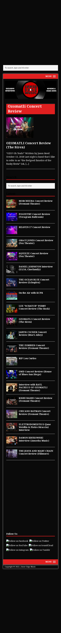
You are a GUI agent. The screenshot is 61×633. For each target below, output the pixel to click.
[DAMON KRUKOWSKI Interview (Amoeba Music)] (11, 443)
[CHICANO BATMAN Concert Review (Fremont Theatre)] (11, 416)
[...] (27, 164)
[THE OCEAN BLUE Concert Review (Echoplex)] (11, 284)
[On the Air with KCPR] (11, 298)
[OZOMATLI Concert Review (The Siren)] (11, 324)
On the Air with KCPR (31, 293)
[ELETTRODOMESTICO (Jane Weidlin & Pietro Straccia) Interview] (11, 429)
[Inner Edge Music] (30, 89)
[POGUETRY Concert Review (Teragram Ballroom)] (11, 219)
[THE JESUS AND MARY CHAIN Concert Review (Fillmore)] (11, 456)
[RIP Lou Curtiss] (11, 363)
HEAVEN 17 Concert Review (34, 227)
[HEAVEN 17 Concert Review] (11, 232)
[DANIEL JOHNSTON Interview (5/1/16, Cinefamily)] (11, 271)
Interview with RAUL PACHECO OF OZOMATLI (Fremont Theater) (33, 387)
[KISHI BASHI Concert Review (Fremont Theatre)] (11, 403)
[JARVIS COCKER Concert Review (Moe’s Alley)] (11, 337)
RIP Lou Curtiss (27, 358)
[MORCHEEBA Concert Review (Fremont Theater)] (11, 206)
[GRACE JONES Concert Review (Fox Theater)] (11, 245)
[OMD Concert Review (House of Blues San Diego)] (11, 376)
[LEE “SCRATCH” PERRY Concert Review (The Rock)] (11, 311)
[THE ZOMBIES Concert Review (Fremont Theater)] (11, 350)
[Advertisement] (30, 32)
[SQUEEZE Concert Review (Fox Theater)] (11, 258)
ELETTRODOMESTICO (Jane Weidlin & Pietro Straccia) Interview (35, 427)
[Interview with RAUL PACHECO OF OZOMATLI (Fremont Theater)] (11, 389)
